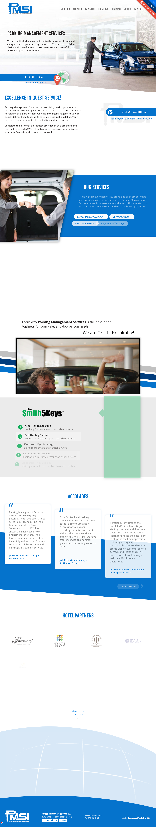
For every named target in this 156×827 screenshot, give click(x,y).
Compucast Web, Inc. (137, 818)
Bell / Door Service (85, 223)
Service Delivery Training (90, 216)
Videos (127, 9)
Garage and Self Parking (113, 223)
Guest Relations (121, 216)
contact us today (50, 820)
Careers (138, 9)
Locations (103, 9)
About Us (65, 9)
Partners (90, 9)
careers (63, 820)
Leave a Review (128, 586)
